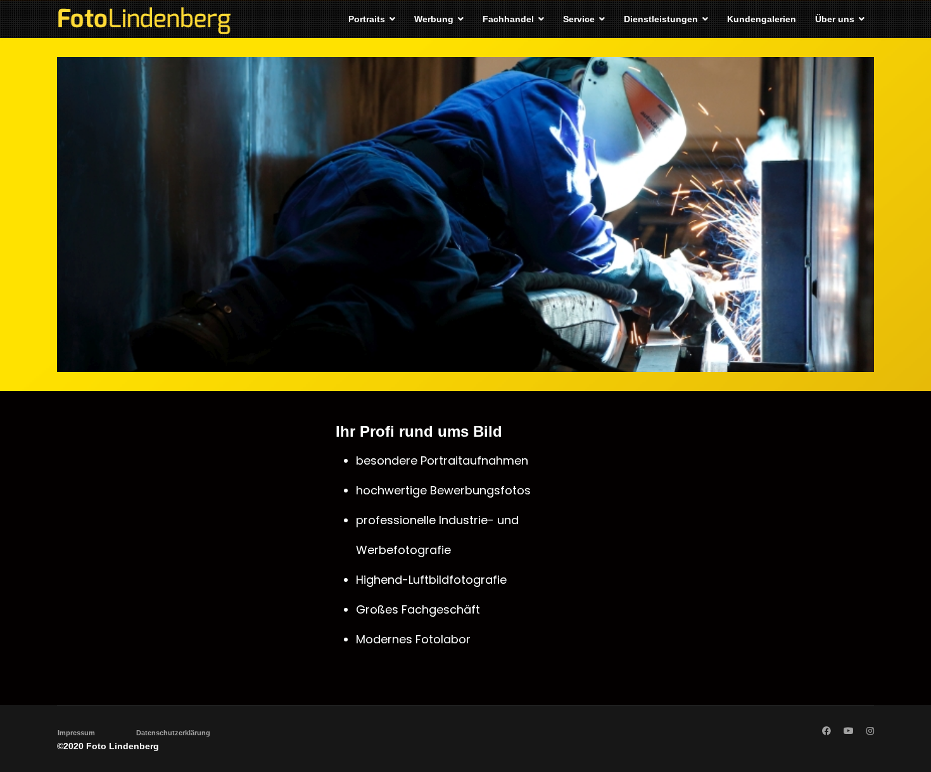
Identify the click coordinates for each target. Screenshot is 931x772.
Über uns (834, 19)
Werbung (433, 19)
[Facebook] (826, 731)
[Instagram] (870, 731)
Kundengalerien (761, 19)
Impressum (76, 733)
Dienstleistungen (661, 19)
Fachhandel (508, 19)
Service (579, 19)
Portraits (366, 19)
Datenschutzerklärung (173, 733)
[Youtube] (849, 731)
